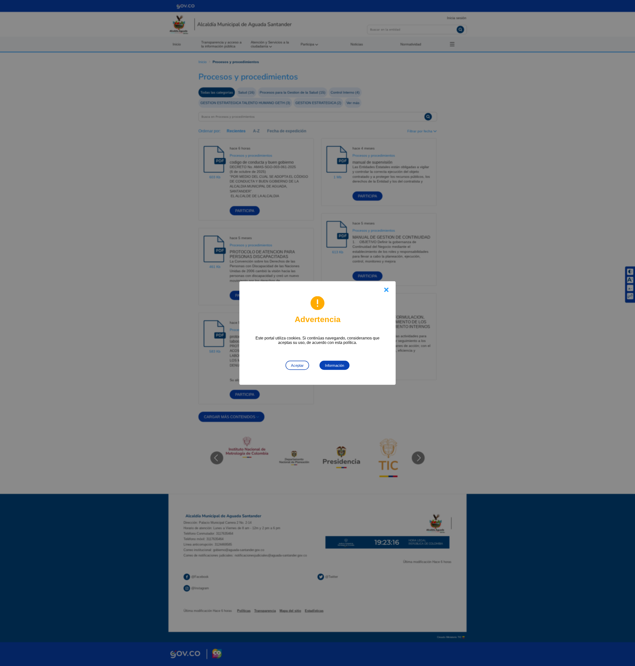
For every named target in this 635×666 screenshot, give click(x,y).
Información (334, 365)
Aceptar (297, 365)
